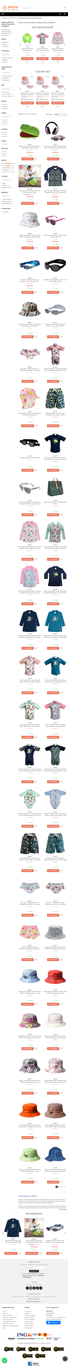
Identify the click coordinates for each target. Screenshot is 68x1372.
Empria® (5, 46)
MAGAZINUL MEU (8, 1307)
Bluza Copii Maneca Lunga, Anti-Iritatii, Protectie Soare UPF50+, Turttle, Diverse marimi (55, 592)
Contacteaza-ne (54, 1322)
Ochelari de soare (5, 31)
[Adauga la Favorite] (27, 62)
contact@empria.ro (35, 1301)
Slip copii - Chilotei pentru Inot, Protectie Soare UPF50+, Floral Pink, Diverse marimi (29, 369)
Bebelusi (5, 108)
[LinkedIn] (34, 1288)
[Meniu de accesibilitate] (65, 1358)
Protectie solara (7, 76)
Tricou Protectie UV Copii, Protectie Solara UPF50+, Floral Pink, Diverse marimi (29, 681)
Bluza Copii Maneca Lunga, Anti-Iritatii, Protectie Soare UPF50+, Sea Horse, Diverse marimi (29, 592)
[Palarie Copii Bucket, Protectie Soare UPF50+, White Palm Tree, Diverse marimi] (55, 1021)
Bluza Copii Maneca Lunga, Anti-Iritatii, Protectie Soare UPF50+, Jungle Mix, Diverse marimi (55, 191)
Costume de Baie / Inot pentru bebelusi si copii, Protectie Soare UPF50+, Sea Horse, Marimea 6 (55, 814)
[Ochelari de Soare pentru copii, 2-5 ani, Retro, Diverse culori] (55, 265)
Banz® (4, 42)
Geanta (5, 60)
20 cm (4, 132)
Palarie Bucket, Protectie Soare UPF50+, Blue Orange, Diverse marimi (29, 325)
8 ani (4, 124)
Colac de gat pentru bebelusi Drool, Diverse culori (27, 49)
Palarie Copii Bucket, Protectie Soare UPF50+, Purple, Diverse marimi (29, 1081)
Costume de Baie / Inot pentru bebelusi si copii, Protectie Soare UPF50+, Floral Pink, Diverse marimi (55, 369)
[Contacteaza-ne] (60, 14)
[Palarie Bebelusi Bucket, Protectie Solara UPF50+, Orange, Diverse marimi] (30, 1110)
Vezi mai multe (63, 1209)
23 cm (4, 134)
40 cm (4, 156)
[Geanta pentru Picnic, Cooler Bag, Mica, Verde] (55, 487)
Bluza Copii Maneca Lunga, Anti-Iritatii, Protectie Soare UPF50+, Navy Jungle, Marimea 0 (13, 1241)
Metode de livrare (29, 1324)
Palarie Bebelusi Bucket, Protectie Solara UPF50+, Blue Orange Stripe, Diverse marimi (55, 1126)
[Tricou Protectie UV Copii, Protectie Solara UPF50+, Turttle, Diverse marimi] (55, 443)
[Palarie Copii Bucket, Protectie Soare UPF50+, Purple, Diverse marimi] (30, 1066)
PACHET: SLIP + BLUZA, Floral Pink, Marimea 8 (27, 93)
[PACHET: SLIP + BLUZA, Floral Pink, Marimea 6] (42, 83)
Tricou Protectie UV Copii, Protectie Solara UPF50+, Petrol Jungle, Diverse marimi (55, 681)
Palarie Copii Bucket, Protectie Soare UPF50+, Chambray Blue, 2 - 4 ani (29, 992)
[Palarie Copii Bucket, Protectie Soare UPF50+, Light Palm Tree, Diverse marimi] (55, 932)
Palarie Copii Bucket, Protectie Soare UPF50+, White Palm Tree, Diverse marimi (55, 1037)
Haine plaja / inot (5, 29)
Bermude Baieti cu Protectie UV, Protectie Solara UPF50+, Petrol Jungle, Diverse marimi (55, 859)
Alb (4, 183)
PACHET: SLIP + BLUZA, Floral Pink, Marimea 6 (42, 93)
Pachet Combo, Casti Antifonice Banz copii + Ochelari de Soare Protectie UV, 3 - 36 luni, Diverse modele (55, 147)
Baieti (4, 106)
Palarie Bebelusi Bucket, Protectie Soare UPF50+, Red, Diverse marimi (55, 992)
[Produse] (2, 14)
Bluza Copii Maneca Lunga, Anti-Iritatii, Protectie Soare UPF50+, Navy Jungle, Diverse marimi (29, 636)
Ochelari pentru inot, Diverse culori (29, 457)
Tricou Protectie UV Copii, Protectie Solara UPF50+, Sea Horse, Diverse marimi (42, 49)
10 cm (4, 144)
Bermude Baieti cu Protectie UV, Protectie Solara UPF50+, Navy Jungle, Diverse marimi (30, 859)
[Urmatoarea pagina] (64, 1187)
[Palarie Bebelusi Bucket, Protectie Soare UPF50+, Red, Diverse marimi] (55, 977)
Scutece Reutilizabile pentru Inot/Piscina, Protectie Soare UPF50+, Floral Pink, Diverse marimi (30, 948)
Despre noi (5, 1313)
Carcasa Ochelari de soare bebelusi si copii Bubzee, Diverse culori (30, 147)
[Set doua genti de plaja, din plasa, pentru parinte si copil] (30, 176)
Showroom (27, 1313)
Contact (5, 1311)
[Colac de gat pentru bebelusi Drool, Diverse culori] (27, 38)
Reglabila (5, 78)
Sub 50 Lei (5, 92)
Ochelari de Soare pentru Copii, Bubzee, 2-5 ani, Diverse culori (29, 280)
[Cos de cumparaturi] (65, 14)
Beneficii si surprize (29, 1317)
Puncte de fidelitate (29, 1319)
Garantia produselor (8, 1319)
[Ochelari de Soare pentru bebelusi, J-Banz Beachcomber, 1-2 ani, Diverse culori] (30, 487)
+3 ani (4, 120)
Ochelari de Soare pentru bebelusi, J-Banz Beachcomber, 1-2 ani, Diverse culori (30, 503)
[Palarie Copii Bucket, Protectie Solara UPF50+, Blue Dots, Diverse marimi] (55, 1155)
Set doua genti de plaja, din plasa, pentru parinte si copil (30, 191)
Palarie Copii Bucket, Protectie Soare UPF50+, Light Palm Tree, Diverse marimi (55, 948)
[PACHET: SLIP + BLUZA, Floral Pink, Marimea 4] (57, 83)
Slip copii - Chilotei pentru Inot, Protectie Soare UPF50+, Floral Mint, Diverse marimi (55, 903)
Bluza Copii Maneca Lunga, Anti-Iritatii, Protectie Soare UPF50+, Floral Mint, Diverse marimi (55, 547)
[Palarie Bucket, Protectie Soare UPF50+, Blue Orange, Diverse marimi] (30, 309)
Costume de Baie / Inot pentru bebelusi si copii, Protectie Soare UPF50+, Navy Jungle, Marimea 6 (29, 770)
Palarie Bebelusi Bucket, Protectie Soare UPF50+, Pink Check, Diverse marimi (30, 1037)
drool (4, 44)
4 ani (4, 122)
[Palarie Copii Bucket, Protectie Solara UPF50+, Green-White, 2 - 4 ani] (30, 1155)
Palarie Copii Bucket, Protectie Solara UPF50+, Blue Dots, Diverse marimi (55, 1170)
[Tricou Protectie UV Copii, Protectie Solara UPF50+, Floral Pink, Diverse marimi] (30, 665)
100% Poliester (7, 199)
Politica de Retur (28, 1326)
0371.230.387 (34, 1299)
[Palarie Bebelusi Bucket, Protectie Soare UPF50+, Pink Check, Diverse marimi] (30, 1021)
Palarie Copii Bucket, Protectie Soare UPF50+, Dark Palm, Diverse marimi (29, 236)
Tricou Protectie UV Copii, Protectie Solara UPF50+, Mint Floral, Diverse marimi (29, 725)
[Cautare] (65, 8)
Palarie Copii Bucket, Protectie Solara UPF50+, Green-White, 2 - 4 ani (30, 1170)
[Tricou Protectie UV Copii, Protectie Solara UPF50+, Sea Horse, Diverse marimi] (42, 38)
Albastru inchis (7, 187)
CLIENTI (26, 1307)
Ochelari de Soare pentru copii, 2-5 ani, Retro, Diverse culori (55, 280)
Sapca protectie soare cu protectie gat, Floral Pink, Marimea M (29, 414)
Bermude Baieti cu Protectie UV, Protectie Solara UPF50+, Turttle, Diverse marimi (55, 414)
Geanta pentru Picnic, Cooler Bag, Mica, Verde (55, 503)
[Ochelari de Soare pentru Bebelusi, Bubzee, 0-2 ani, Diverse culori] (55, 309)
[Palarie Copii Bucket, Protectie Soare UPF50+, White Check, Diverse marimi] (55, 1066)
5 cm (4, 151)
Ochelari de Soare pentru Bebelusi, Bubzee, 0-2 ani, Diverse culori (55, 325)
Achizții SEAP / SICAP (8, 1324)
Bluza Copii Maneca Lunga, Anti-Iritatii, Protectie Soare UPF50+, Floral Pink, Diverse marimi (58, 49)
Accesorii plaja (5, 35)
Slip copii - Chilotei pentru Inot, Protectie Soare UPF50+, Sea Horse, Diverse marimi (29, 903)
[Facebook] (27, 1288)
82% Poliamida (7, 203)
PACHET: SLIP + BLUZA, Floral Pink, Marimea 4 (57, 93)
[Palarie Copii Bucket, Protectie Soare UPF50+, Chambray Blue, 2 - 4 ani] (30, 977)
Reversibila (6, 80)
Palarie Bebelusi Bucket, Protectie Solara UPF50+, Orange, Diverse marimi (29, 1126)
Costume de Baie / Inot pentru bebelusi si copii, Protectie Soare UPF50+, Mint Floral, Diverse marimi (29, 814)
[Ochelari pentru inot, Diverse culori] (30, 443)
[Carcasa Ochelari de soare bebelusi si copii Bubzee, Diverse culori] (30, 131)
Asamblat (5, 212)
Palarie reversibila (7, 58)
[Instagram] (40, 1288)
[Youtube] (30, 1288)
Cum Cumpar (27, 1311)
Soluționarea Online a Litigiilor (10, 1326)
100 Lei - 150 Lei (7, 96)
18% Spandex (6, 201)
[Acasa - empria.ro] (10, 8)
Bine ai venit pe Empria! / (10, 18)
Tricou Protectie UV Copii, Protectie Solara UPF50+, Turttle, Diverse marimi (55, 458)
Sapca (4, 62)
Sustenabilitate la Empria (9, 1321)
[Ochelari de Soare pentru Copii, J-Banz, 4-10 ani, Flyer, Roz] (55, 220)
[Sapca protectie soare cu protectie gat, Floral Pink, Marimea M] (30, 398)
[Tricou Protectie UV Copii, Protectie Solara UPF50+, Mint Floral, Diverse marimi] (30, 710)
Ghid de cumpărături (29, 1315)
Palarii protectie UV (6, 33)
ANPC (4, 1328)
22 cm (4, 154)
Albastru (5, 185)
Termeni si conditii (7, 1315)
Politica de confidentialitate (10, 1317)
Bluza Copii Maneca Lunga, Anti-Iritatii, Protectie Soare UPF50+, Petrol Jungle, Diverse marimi (55, 636)
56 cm (4, 136)
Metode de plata (28, 1321)
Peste (4, 163)
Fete (4, 104)
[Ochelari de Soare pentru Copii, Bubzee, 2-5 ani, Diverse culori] (30, 265)
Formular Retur (28, 1328)
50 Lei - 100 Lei (6, 94)
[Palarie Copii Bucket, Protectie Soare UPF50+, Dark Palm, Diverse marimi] (30, 220)
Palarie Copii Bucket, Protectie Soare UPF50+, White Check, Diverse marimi (55, 1081)
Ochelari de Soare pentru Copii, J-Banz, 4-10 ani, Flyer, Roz (55, 236)
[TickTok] (37, 1288)
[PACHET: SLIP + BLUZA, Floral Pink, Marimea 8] (27, 83)
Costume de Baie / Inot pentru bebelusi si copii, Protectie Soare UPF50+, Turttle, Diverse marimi (55, 770)
